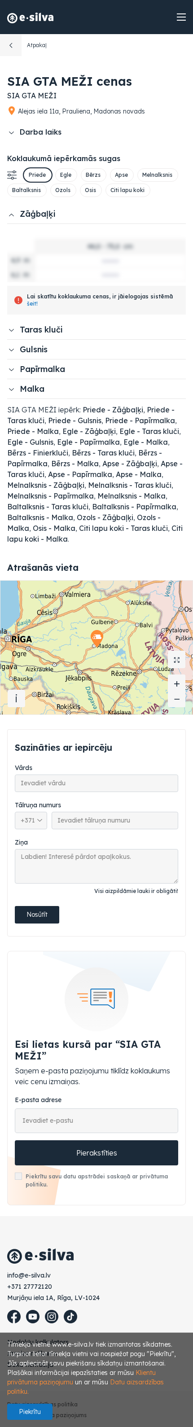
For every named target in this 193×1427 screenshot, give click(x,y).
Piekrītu (30, 1412)
